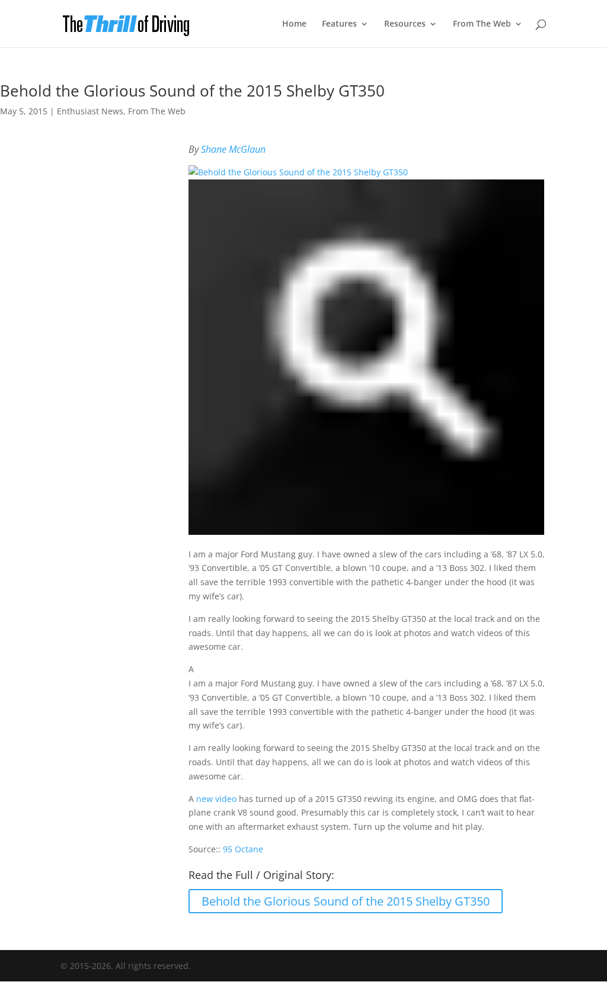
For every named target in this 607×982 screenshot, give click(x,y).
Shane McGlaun (233, 149)
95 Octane (243, 849)
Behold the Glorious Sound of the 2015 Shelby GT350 (346, 901)
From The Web (482, 24)
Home (294, 24)
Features (339, 24)
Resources (405, 24)
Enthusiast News (90, 111)
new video (216, 798)
